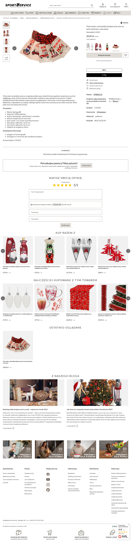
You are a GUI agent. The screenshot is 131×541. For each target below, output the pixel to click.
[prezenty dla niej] (49, 449)
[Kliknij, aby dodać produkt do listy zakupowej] (125, 55)
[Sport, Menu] (34, 13)
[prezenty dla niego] (81, 449)
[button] (14, 48)
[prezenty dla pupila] (113, 449)
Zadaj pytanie (86, 165)
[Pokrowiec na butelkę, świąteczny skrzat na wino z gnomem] (18, 250)
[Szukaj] (92, 5)
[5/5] (70, 185)
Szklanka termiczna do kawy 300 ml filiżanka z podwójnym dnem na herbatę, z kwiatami (47, 314)
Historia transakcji (30, 487)
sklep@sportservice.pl (10, 520)
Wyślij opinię (65, 225)
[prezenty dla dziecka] (17, 449)
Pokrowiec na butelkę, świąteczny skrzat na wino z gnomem (16, 267)
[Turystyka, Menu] (89, 13)
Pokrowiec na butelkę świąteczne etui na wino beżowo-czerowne (18, 362)
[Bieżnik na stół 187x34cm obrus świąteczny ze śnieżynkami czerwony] (81, 297)
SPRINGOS (98, 94)
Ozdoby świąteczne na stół (47, 18)
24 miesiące (101, 112)
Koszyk (27, 476)
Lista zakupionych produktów (30, 483)
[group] (45, 48)
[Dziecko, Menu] (63, 13)
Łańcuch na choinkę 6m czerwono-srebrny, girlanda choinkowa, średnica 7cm (112, 314)
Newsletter (28, 494)
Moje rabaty (28, 490)
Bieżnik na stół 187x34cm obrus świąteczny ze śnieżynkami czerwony (78, 314)
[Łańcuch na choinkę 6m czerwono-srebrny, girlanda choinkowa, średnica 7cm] (113, 297)
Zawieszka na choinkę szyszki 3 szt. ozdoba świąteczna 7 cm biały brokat (17, 314)
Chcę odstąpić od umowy (11, 479)
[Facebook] (54, 474)
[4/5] (66, 185)
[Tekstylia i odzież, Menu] (52, 13)
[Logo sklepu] (18, 5)
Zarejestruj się (29, 473)
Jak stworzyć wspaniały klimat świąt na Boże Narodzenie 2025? (90, 409)
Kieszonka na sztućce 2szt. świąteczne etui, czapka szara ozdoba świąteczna (80, 267)
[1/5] (54, 185)
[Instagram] (54, 484)
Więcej (115, 101)
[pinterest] (54, 490)
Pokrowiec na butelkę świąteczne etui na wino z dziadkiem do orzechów (47, 267)
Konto (27, 469)
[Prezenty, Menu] (101, 13)
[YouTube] (54, 479)
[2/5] (58, 185)
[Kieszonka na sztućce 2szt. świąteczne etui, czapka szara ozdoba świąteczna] (81, 250)
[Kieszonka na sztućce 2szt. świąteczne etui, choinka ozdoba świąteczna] (113, 250)
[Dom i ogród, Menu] (24, 13)
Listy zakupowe (29, 479)
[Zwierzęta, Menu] (76, 13)
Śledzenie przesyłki (9, 476)
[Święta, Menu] (112, 13)
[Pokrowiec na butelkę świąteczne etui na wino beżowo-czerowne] (18, 345)
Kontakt (5, 482)
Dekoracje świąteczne (32, 18)
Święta (22, 18)
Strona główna (14, 18)
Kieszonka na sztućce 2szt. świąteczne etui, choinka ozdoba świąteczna (112, 267)
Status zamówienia (9, 473)
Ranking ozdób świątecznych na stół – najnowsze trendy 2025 (25, 409)
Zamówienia (8, 469)
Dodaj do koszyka (104, 55)
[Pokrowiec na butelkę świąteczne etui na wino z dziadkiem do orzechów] (50, 250)
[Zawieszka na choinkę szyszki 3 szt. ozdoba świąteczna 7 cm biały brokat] (18, 297)
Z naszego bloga (65, 375)
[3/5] (62, 185)
